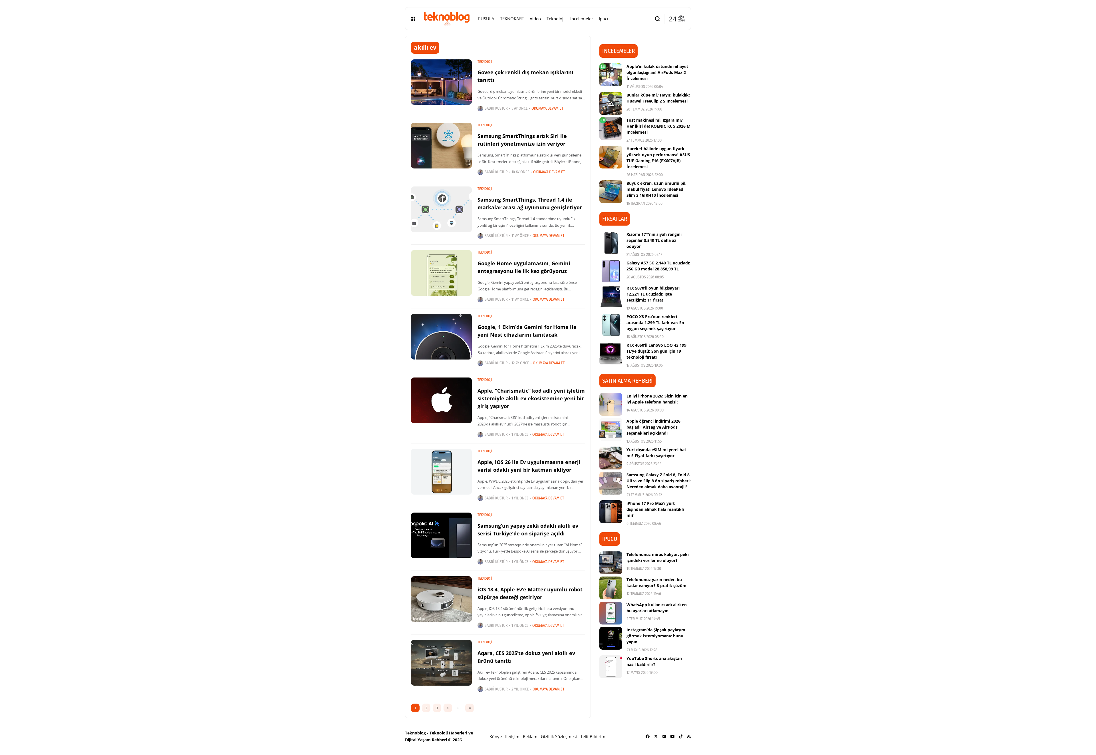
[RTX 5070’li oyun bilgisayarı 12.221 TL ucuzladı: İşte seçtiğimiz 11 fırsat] (610, 296)
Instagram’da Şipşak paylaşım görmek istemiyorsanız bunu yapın (655, 635)
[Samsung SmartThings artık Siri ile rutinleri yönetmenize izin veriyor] (441, 145)
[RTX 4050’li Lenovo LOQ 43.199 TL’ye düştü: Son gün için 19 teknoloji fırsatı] (610, 353)
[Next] (448, 708)
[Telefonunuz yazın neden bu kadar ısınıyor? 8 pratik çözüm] (610, 588)
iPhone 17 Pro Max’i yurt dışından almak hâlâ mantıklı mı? (655, 509)
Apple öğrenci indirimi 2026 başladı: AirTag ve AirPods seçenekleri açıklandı (653, 427)
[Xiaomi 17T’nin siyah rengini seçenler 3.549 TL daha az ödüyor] (610, 242)
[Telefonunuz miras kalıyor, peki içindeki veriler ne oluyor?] (610, 562)
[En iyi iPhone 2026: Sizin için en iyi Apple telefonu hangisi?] (610, 404)
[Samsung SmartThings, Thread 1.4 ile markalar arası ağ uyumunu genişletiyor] (441, 209)
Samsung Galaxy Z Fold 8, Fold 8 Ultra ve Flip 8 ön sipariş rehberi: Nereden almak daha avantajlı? (658, 480)
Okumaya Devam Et (547, 108)
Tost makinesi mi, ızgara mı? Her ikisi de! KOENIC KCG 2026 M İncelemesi (658, 126)
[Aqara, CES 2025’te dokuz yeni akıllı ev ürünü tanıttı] (441, 663)
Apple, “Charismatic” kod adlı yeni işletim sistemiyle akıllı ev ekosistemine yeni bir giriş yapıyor (531, 398)
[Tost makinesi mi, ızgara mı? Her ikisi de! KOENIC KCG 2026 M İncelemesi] (610, 128)
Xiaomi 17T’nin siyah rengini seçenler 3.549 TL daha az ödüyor (654, 240)
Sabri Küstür (496, 108)
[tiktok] (681, 736)
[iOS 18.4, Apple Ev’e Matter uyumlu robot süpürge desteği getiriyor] (441, 599)
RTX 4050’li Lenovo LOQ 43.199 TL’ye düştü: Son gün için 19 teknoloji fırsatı (656, 351)
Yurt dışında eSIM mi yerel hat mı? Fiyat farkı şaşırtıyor (656, 452)
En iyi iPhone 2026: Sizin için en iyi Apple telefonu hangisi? (657, 399)
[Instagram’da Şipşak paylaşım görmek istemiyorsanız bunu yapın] (610, 638)
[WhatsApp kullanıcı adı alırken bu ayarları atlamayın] (610, 613)
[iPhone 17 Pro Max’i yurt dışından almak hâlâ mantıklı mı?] (610, 511)
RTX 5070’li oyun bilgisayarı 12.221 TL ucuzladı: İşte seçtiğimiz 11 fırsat (653, 294)
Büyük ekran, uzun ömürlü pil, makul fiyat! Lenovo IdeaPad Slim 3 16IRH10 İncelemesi (656, 189)
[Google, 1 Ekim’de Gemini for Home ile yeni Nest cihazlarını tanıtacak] (441, 337)
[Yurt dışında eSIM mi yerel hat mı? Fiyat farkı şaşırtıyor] (610, 458)
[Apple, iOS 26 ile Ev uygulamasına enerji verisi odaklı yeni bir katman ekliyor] (441, 472)
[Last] (469, 708)
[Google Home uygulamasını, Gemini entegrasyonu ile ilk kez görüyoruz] (441, 273)
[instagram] (664, 736)
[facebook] (648, 736)
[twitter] (656, 736)
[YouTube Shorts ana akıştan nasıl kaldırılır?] (610, 666)
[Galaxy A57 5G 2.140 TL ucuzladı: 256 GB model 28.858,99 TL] (610, 271)
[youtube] (672, 736)
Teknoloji (485, 62)
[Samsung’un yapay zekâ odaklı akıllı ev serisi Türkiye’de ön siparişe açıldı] (441, 535)
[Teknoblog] (447, 18)
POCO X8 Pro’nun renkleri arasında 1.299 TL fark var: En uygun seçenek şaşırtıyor (655, 322)
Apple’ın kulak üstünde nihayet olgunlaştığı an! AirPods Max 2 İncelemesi (657, 72)
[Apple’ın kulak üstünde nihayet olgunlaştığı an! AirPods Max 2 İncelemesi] (611, 75)
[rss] (689, 736)
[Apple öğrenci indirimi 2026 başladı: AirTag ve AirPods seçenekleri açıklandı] (610, 429)
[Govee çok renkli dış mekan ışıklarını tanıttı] (441, 82)
